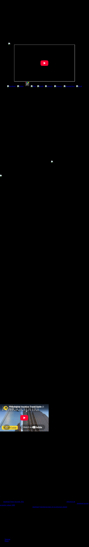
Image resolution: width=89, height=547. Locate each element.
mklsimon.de (71, 502)
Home (7, 541)
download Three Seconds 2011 (13, 502)
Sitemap (7, 539)
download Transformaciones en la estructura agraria (49, 507)
